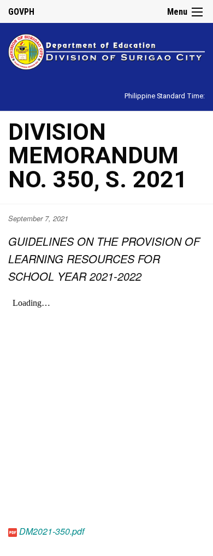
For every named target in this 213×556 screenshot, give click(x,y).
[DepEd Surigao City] (106, 50)
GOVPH (21, 12)
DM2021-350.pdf (51, 531)
